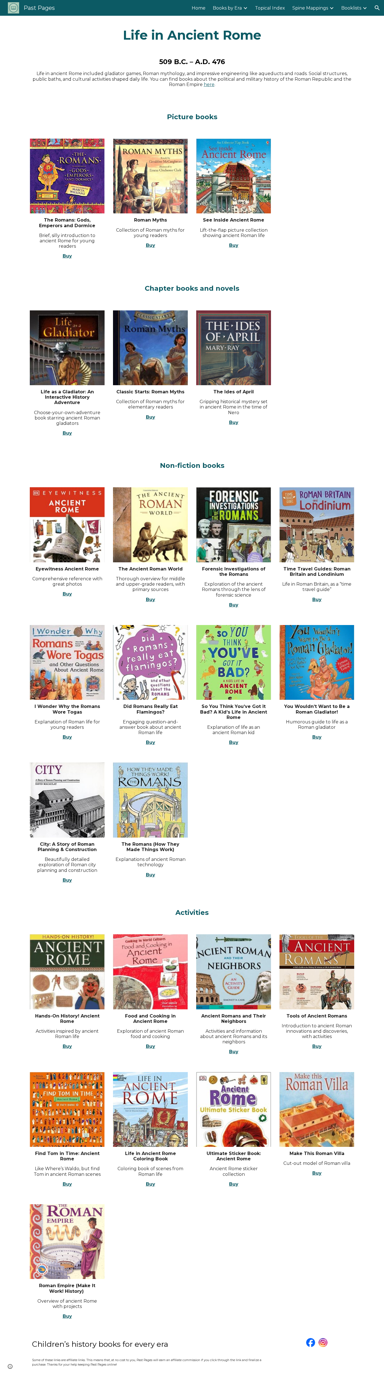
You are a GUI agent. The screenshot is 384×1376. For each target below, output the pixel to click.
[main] (192, 35)
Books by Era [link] (227, 8)
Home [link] (198, 8)
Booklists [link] (351, 8)
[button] (377, 8)
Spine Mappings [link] (310, 8)
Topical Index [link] (270, 8)
